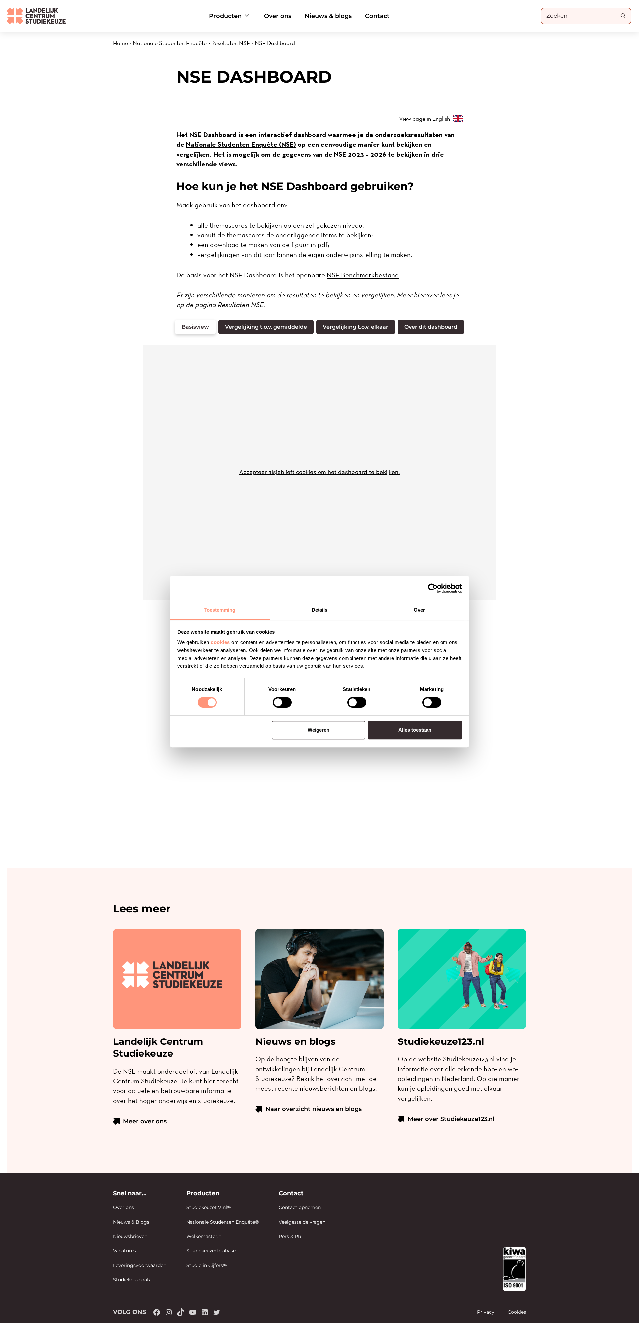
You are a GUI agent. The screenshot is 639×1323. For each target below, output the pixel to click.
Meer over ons (145, 1121)
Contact (377, 16)
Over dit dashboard (430, 327)
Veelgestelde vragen (302, 1222)
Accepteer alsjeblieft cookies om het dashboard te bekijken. (319, 472)
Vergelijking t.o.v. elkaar (355, 327)
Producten (225, 16)
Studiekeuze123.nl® (208, 1207)
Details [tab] (320, 610)
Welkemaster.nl (204, 1236)
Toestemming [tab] (219, 610)
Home (120, 43)
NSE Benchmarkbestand (363, 274)
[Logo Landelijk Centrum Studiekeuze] (36, 16)
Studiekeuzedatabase (211, 1251)
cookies (220, 642)
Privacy (485, 1312)
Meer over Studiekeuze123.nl (451, 1119)
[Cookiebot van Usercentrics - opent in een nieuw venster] (433, 588)
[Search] (623, 15)
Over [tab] (419, 610)
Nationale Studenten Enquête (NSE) (241, 144)
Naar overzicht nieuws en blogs (313, 1109)
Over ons (277, 16)
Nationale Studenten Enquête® (222, 1222)
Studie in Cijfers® (206, 1265)
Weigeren (318, 730)
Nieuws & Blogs (131, 1222)
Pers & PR (290, 1236)
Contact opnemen (300, 1207)
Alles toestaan (414, 730)
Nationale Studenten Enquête (170, 43)
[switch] (282, 702)
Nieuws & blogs (328, 16)
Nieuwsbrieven (130, 1236)
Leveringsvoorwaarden (139, 1265)
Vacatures (124, 1251)
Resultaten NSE (230, 43)
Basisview (195, 327)
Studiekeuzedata (132, 1280)
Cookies (517, 1312)
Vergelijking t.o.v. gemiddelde (266, 327)
